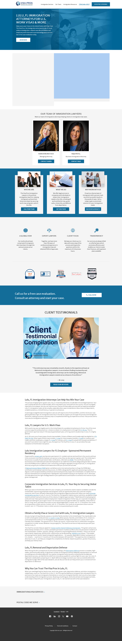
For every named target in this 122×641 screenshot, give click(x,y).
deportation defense (72, 550)
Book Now (23, 40)
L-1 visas (57, 438)
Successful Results (93, 209)
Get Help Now (61, 209)
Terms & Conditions (62, 626)
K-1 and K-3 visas (54, 518)
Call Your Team (29, 209)
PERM (71, 460)
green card (38, 456)
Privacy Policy (49, 626)
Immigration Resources (70, 4)
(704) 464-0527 (84, 4)
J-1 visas (52, 440)
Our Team (58, 4)
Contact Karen (46, 161)
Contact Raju (76, 161)
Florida (63, 611)
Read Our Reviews (61, 384)
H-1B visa (84, 430)
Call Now (92, 295)
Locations (56, 611)
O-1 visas (69, 440)
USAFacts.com (76, 533)
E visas (81, 438)
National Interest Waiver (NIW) (36, 468)
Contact (74, 626)
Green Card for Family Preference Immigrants (66, 528)
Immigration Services (47, 4)
